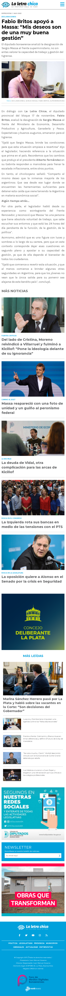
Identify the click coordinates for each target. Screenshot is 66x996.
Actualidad (32, 947)
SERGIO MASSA (32, 101)
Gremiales (18, 947)
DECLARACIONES (18, 101)
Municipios (52, 943)
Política (12, 943)
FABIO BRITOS (43, 101)
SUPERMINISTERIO (57, 101)
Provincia (39, 943)
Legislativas (26, 943)
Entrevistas (46, 947)
